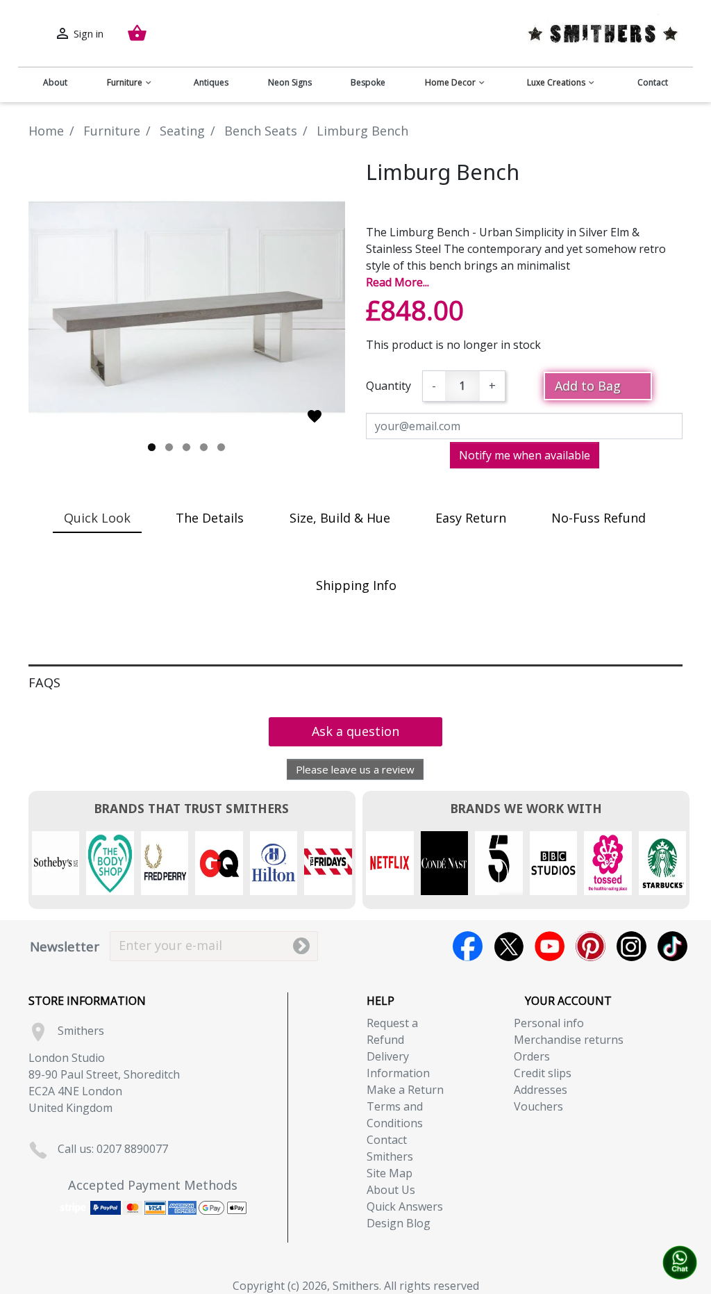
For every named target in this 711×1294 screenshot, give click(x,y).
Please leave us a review (355, 769)
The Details (210, 517)
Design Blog (398, 1223)
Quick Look (97, 517)
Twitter (509, 946)
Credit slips (542, 1073)
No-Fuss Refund (598, 517)
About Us (391, 1189)
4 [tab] (203, 447)
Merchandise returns (569, 1039)
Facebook (468, 946)
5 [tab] (221, 447)
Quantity (388, 385)
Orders (532, 1056)
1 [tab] (151, 447)
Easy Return (470, 517)
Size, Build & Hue (340, 517)
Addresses (540, 1089)
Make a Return (405, 1089)
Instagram (631, 946)
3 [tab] (186, 447)
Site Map (389, 1173)
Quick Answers (405, 1206)
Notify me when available (524, 455)
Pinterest (590, 946)
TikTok (672, 946)
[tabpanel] (186, 307)
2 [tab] (169, 447)
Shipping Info (356, 585)
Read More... (397, 282)
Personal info (549, 1023)
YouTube (549, 946)
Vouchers (538, 1106)
